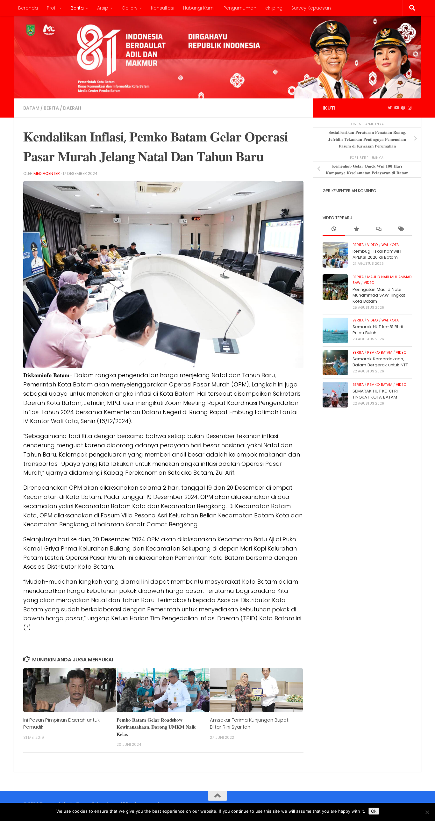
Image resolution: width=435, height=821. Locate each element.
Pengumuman (240, 8)
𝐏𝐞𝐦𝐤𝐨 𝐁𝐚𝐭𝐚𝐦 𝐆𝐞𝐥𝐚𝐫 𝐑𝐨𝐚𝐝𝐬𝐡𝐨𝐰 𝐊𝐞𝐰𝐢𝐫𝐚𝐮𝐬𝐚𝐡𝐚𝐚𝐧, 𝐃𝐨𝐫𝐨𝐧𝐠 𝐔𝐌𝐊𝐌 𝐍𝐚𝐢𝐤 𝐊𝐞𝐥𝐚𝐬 (156, 727)
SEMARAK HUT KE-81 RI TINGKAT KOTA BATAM (375, 394)
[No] (427, 812)
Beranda (28, 8)
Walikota (390, 244)
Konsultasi (162, 8)
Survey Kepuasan (311, 8)
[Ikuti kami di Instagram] (410, 108)
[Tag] (400, 229)
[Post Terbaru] (334, 229)
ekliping (273, 8)
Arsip (102, 8)
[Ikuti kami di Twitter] (390, 108)
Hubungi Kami (199, 8)
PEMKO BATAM (379, 352)
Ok (373, 811)
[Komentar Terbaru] (378, 229)
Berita (77, 8)
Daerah (72, 108)
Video (372, 244)
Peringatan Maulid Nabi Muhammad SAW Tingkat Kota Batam (379, 295)
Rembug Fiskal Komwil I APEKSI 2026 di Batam (377, 254)
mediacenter (46, 173)
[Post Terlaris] (356, 229)
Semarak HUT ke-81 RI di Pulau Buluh (378, 329)
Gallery (130, 8)
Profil (52, 8)
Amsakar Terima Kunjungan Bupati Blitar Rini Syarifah (249, 723)
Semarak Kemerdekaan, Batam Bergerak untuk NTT (380, 362)
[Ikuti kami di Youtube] (396, 108)
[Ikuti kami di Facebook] (403, 108)
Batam (31, 108)
